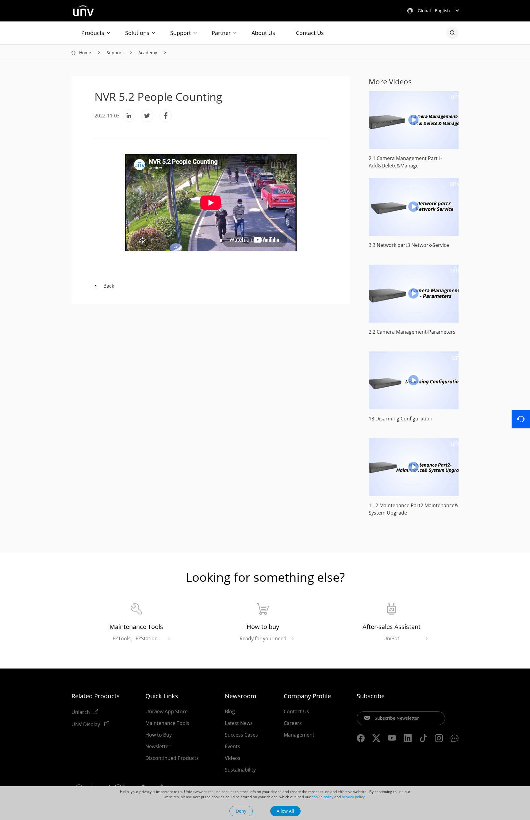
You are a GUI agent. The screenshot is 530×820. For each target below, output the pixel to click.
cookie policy (322, 796)
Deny (241, 811)
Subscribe (371, 696)
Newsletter (158, 746)
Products (92, 32)
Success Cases (241, 734)
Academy (147, 53)
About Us (263, 32)
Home (85, 53)
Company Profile (307, 696)
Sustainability (240, 769)
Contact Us (310, 32)
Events (232, 746)
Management (299, 734)
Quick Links (161, 696)
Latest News (239, 723)
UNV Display (86, 724)
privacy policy (353, 796)
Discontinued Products (172, 758)
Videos (232, 758)
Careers (293, 723)
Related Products (95, 696)
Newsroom (240, 696)
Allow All (285, 811)
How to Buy (158, 734)
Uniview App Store (166, 711)
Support (180, 32)
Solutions (137, 32)
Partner (221, 32)
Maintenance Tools (167, 723)
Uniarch (80, 712)
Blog (230, 711)
